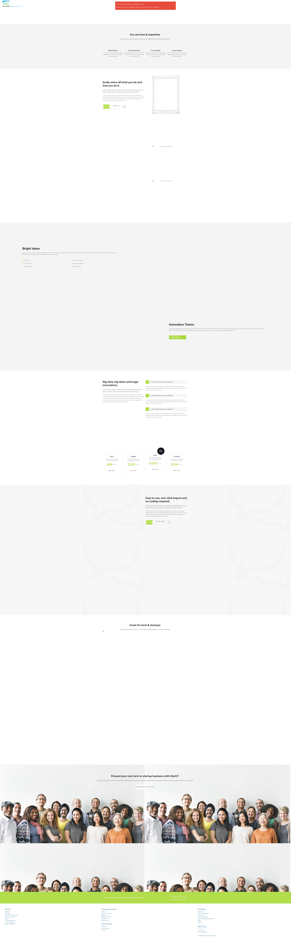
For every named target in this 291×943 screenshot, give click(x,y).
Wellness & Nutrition (106, 917)
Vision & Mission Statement (11, 915)
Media (199, 920)
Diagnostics (200, 911)
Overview (7, 911)
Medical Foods (201, 915)
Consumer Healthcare (203, 913)
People (6, 918)
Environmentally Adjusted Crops (206, 918)
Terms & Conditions (202, 932)
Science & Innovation (10, 917)
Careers (200, 922)
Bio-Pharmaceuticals (203, 917)
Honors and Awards (9, 922)
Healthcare (104, 915)
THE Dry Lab (105, 920)
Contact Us (104, 930)
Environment (104, 918)
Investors (103, 926)
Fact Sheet (7, 913)
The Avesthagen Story (10, 920)
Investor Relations (105, 928)
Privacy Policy (201, 930)
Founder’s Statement (10, 924)
